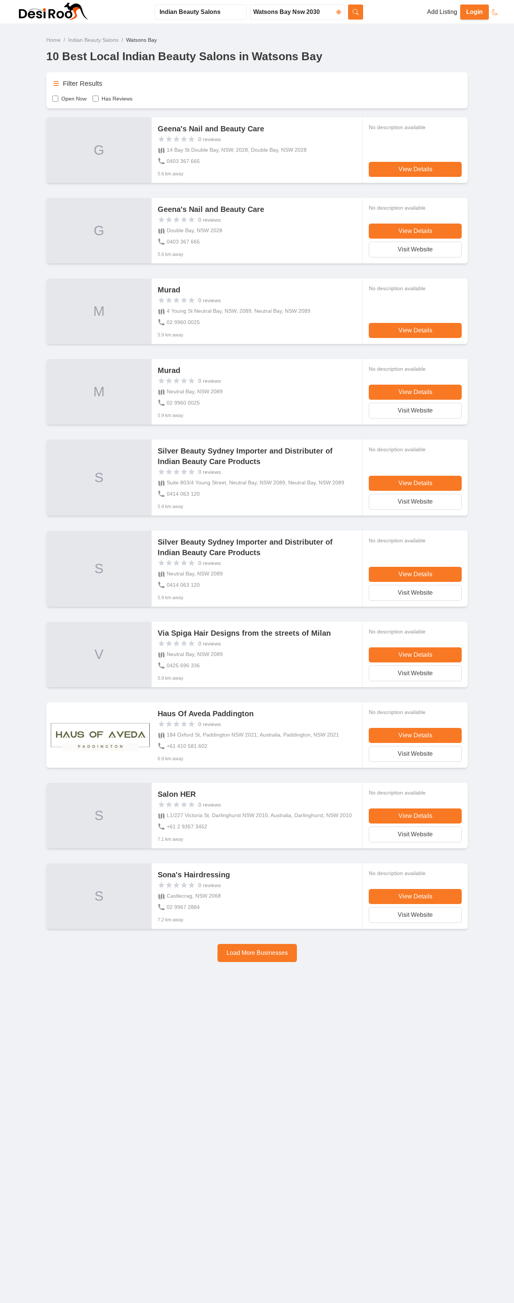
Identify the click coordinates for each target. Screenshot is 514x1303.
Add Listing (442, 12)
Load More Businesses (257, 953)
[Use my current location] (339, 12)
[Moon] (495, 12)
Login (474, 12)
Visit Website (415, 249)
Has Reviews (117, 99)
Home (53, 40)
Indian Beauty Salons (93, 40)
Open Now (74, 99)
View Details (415, 169)
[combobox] (201, 12)
